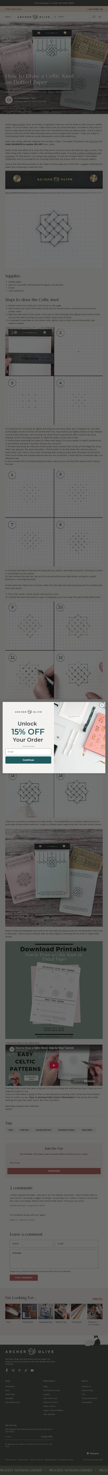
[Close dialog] (102, 705)
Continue (28, 760)
